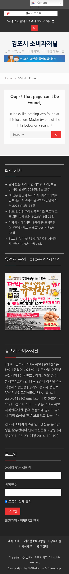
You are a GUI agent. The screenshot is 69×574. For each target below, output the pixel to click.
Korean (41, 2)
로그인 (12, 511)
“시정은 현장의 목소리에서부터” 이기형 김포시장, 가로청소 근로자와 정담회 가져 (33, 200)
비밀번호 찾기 (29, 520)
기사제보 (26, 546)
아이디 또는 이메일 (18, 467)
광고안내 (42, 546)
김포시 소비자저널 (35, 44)
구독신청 (55, 541)
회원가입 (11, 520)
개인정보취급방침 (35, 541)
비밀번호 (11, 484)
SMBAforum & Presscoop (44, 568)
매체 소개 (13, 541)
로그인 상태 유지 (19, 501)
